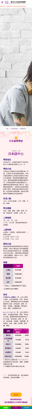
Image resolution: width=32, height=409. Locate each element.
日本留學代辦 (19, 402)
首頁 (7, 128)
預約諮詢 (26, 407)
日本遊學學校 (14, 128)
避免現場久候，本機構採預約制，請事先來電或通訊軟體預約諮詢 (13, 6)
